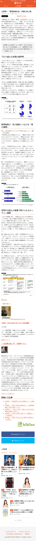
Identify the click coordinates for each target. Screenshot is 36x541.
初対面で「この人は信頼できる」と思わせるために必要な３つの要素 (22, 511)
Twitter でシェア (18, 441)
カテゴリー (29, 6)
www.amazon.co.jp (19, 319)
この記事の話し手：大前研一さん (13, 343)
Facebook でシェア (18, 434)
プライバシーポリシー (24, 531)
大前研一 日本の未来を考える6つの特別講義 (15, 323)
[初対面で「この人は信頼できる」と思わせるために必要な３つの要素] (5, 516)
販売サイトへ (5, 340)
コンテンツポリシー (11, 531)
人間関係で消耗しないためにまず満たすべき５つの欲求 (22, 502)
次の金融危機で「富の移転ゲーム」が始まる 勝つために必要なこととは (9, 470)
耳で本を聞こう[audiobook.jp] (14, 534)
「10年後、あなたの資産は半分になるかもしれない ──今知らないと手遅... (9, 493)
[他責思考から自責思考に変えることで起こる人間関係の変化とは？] (27, 487)
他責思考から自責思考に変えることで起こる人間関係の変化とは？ (27, 492)
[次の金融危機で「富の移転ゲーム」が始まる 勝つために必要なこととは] (9, 465)
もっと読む (18, 520)
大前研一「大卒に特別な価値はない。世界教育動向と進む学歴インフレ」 (19, 406)
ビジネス (22, 495)
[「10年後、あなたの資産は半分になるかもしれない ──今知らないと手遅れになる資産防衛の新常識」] (9, 487)
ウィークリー (13, 452)
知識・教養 (5, 475)
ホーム (6, 6)
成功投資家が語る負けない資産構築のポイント (27, 469)
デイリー (4, 452)
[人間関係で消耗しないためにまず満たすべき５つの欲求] (5, 507)
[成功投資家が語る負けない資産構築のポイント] (27, 465)
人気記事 (18, 6)
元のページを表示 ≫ (7, 394)
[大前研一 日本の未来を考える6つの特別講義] (6, 319)
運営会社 (27, 534)
